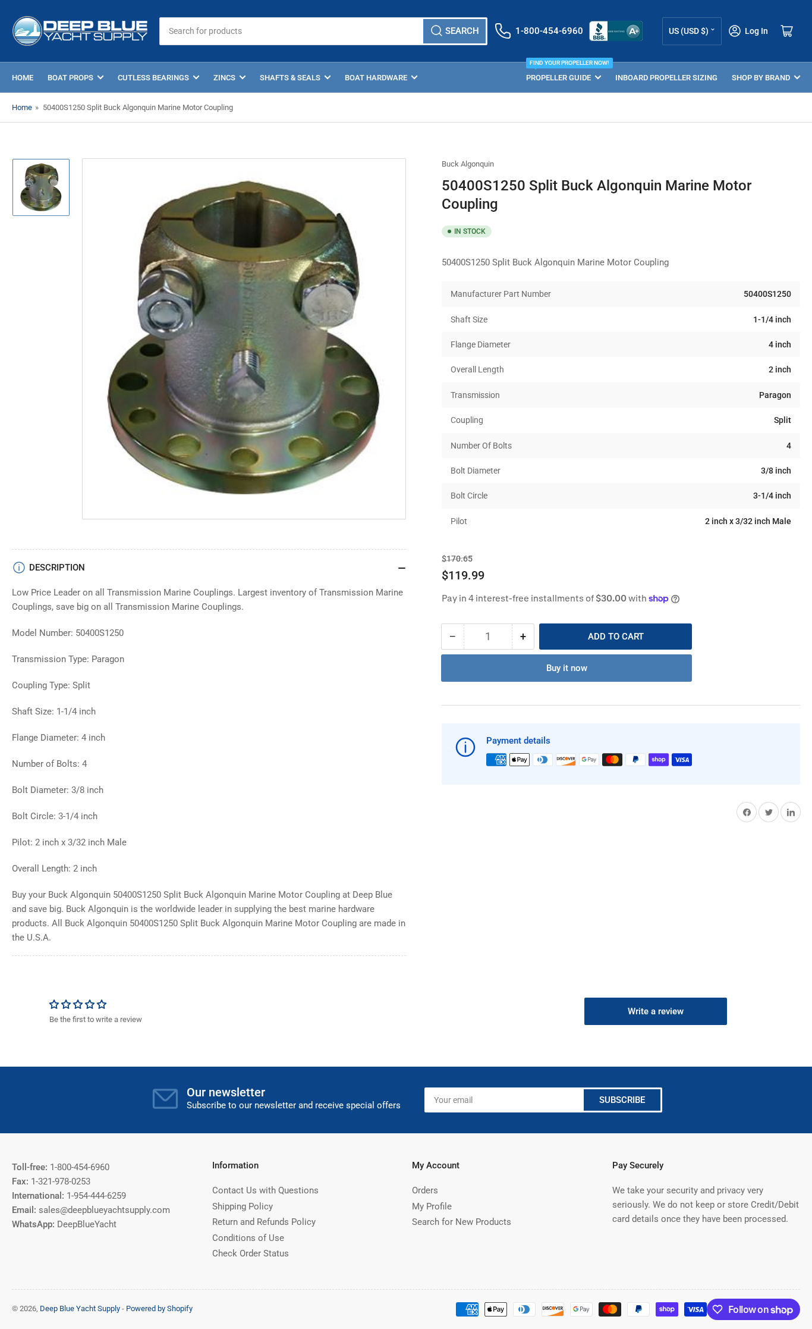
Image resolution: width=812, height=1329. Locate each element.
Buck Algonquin (468, 163)
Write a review (656, 1011)
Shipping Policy (242, 1206)
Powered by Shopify (159, 1308)
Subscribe (622, 1100)
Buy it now (566, 668)
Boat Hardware (376, 77)
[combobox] (323, 31)
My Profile (432, 1206)
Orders (425, 1190)
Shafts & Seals (290, 77)
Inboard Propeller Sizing (666, 77)
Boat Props (70, 77)
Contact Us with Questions (265, 1190)
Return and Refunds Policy (264, 1222)
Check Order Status (250, 1253)
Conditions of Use (248, 1238)
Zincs (224, 77)
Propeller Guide (563, 72)
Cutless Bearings (153, 77)
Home (22, 77)
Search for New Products (461, 1222)
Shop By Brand (761, 77)
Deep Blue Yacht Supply (80, 1308)
